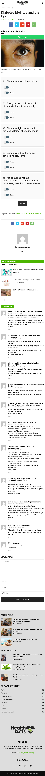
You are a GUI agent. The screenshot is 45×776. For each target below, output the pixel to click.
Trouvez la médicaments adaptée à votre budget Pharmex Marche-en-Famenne (25, 404)
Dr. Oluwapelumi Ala (8, 19)
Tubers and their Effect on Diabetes (28, 214)
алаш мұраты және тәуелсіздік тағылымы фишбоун (22, 479)
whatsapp (24, 37)
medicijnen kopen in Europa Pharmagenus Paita (26, 385)
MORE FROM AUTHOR (9, 264)
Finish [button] (22, 203)
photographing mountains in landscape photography (25, 364)
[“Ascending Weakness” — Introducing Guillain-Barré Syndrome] (6, 622)
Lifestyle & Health (7, 699)
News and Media (6, 696)
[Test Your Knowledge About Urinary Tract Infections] (6, 282)
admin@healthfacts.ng (26, 753)
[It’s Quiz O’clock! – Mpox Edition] (6, 292)
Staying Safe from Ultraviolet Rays (25, 639)
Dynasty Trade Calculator (19, 526)
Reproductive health (7, 712)
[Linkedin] (22, 251)
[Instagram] (20, 766)
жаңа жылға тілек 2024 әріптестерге (24, 502)
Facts (3, 690)
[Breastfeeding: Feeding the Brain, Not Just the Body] (6, 632)
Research (4, 693)
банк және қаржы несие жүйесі (22, 422)
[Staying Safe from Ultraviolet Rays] (6, 642)
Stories (3, 709)
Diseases (4, 702)
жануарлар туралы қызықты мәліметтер (21, 447)
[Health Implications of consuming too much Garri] (4, 677)
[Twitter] (31, 766)
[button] (42, 3)
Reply (9, 329)
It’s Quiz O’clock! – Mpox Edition (25, 290)
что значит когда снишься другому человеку (24, 336)
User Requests (14, 543)
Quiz (2, 706)
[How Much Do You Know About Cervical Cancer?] (6, 272)
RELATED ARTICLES (9, 261)
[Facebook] (14, 766)
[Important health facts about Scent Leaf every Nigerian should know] (6, 667)
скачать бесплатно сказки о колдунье (25, 311)
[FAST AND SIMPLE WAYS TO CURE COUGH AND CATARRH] (3, 657)
